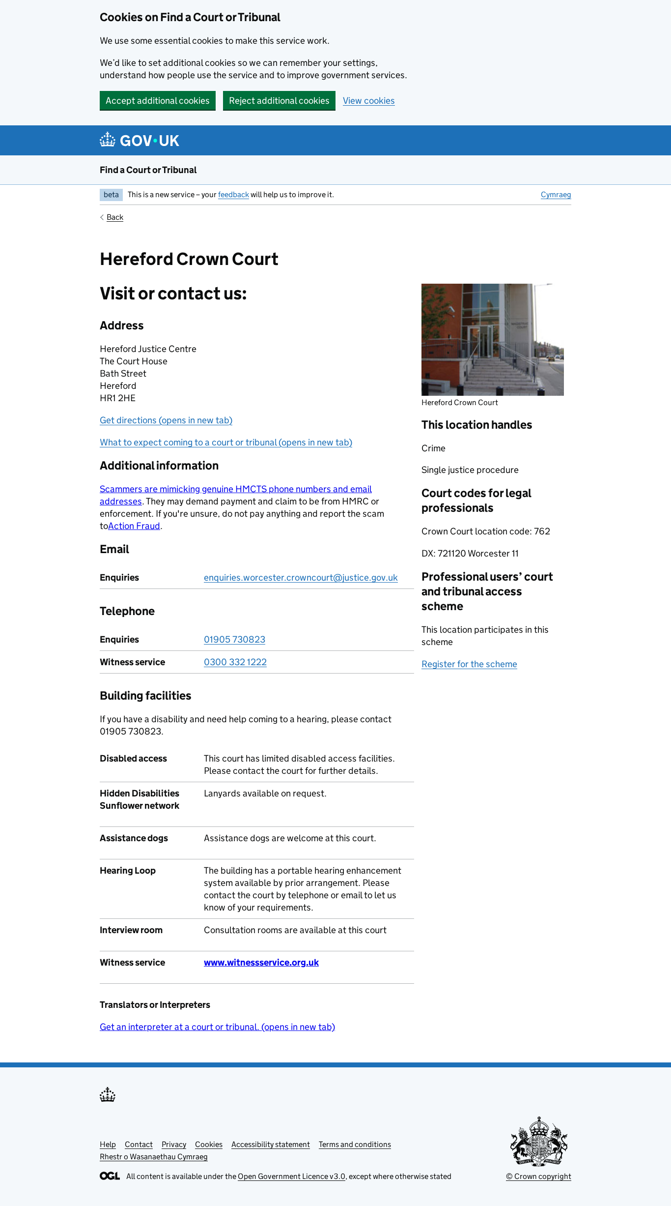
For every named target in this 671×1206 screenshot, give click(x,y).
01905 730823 (234, 639)
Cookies (209, 1144)
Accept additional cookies (158, 100)
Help (108, 1144)
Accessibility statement (270, 1144)
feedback (233, 194)
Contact (139, 1144)
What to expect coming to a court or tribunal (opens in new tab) (226, 442)
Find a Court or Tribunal (148, 170)
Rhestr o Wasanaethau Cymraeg (154, 1156)
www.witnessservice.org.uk (261, 962)
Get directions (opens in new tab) (166, 420)
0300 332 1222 (235, 662)
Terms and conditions (355, 1144)
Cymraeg (556, 194)
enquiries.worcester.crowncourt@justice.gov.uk (301, 577)
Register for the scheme (469, 664)
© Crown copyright (538, 1176)
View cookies (369, 100)
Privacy (174, 1144)
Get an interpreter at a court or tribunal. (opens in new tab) (217, 1026)
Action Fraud (134, 525)
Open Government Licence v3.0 (291, 1176)
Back (115, 217)
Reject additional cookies (279, 100)
